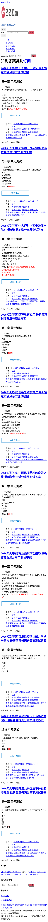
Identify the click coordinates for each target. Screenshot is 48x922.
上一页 (4, 872)
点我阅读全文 (15, 115)
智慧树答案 (16, 129)
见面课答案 (35, 129)
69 (28, 875)
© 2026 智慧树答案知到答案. (12, 905)
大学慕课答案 (6, 900)
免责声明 (8, 908)
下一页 (35, 875)
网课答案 (34, 132)
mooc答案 (5, 896)
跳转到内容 (5, 2)
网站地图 (28, 905)
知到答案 (25, 129)
